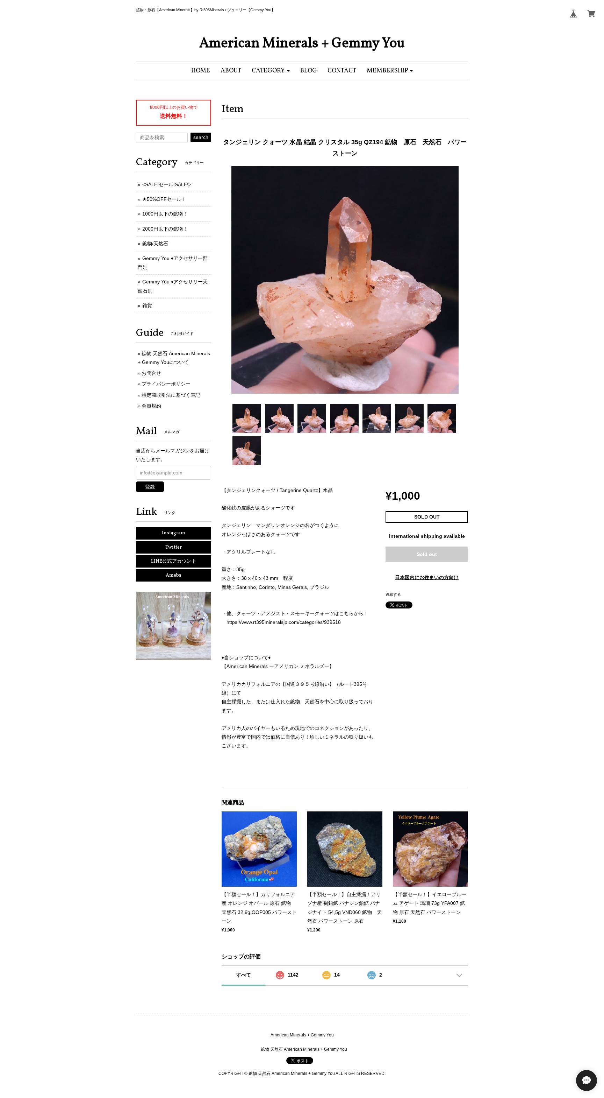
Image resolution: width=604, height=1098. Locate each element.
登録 (150, 487)
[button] (270, 71)
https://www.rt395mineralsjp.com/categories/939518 (283, 622)
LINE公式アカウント (173, 561)
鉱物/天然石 (155, 243)
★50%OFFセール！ (164, 199)
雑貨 (147, 305)
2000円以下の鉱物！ (165, 229)
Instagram (173, 533)
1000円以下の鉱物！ (165, 214)
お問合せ (151, 373)
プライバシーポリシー (166, 384)
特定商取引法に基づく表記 (171, 395)
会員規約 (151, 406)
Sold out (427, 554)
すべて (243, 975)
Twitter (173, 547)
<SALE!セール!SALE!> (166, 184)
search (200, 137)
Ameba (173, 575)
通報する (393, 594)
